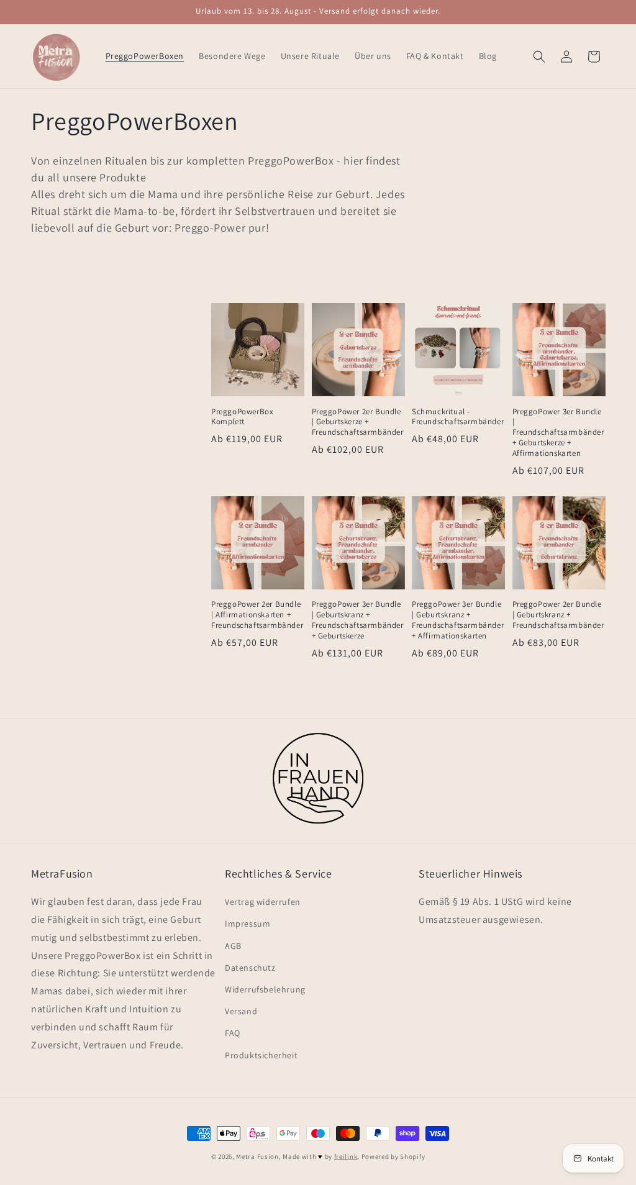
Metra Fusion (257, 1156)
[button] (539, 56)
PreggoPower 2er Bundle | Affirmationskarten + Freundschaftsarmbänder (257, 614)
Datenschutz (250, 967)
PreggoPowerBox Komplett (242, 417)
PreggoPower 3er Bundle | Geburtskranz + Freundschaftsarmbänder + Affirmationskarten (458, 620)
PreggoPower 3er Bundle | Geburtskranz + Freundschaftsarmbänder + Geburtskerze (358, 620)
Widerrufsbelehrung (265, 989)
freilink (346, 1156)
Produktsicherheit (261, 1055)
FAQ (232, 1032)
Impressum (247, 923)
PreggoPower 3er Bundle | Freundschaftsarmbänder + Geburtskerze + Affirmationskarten (558, 433)
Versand (241, 1011)
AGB (233, 945)
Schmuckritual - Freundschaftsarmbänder (458, 417)
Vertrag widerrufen (263, 901)
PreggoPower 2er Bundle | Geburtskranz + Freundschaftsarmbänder (558, 614)
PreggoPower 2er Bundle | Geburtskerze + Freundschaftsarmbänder (358, 422)
